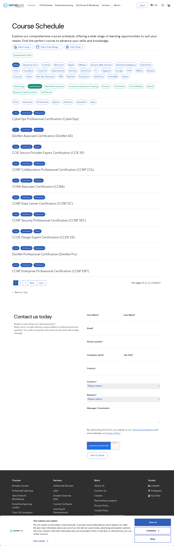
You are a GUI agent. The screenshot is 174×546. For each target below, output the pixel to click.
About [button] (117, 5)
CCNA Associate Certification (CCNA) (38, 186)
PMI (61, 76)
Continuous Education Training (83, 86)
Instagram (156, 490)
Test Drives (119, 86)
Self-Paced (46, 92)
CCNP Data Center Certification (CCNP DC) (42, 203)
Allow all (153, 522)
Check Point (145, 65)
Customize (151, 530)
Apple (71, 65)
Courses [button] (31, 5)
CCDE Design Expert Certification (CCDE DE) (43, 237)
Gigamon (106, 70)
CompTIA (42, 70)
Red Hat (71, 76)
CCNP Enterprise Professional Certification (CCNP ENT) (50, 271)
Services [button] (105, 5)
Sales (93, 102)
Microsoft (59, 65)
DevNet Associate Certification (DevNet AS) (42, 136)
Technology (18, 86)
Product (106, 86)
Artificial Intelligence (126, 65)
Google (119, 70)
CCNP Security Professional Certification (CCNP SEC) (49, 220)
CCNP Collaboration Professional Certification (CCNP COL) (53, 169)
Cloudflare (28, 70)
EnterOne (85, 70)
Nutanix (150, 70)
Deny (152, 539)
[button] (155, 5)
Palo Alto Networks (45, 76)
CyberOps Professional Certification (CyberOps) (45, 119)
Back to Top (21, 292)
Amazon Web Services (101, 65)
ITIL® (129, 70)
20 (146, 282)
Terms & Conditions (142, 429)
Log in (142, 5)
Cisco (15, 65)
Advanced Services (63, 485)
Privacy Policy (113, 433)
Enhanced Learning (64, 5)
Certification (35, 86)
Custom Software (62, 504)
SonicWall (112, 76)
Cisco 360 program (22, 512)
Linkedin (155, 485)
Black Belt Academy (54, 86)
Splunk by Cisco (30, 65)
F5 (96, 70)
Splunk (150, 86)
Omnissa (17, 76)
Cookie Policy (101, 510)
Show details (39, 541)
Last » (41, 283)
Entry (15, 102)
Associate (27, 102)
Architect (68, 102)
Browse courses (20, 485)
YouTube (155, 495)
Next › (32, 283)
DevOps (73, 70)
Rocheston (84, 76)
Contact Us (100, 490)
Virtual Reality (136, 86)
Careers (98, 495)
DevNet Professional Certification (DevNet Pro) (44, 254)
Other (29, 76)
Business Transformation (25, 92)
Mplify (139, 70)
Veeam (125, 76)
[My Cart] (169, 5)
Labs (55, 490)
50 (149, 282)
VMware (82, 65)
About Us (99, 485)
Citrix (15, 70)
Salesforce (99, 76)
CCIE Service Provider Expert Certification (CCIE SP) (48, 153)
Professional (42, 102)
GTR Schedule (45, 5)
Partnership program (105, 500)
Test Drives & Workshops (87, 5)
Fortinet (46, 65)
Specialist (81, 102)
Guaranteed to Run (22, 55)
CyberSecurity (57, 70)
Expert (56, 102)
